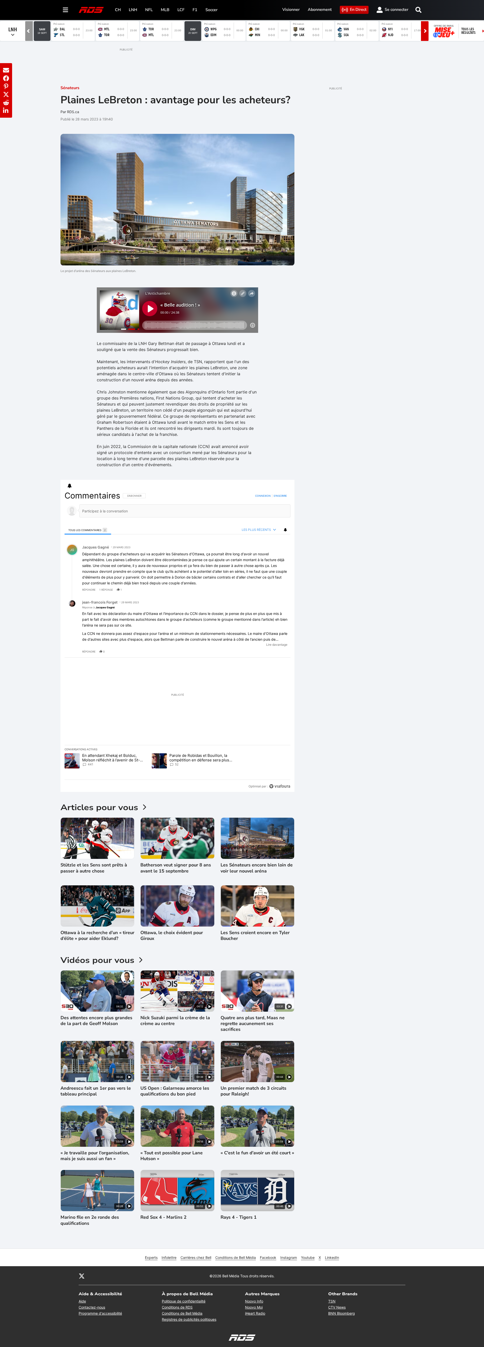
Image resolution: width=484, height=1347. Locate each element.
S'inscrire (280, 495)
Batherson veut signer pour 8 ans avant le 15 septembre (175, 868)
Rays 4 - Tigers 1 (239, 1217)
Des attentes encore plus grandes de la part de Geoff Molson (96, 1021)
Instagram (288, 1257)
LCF (181, 10)
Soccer (211, 10)
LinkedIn (332, 1257)
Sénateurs (69, 88)
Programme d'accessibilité (100, 1313)
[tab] (88, 530)
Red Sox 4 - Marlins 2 (163, 1217)
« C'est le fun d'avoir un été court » (257, 1153)
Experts (151, 1257)
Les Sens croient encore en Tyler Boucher (255, 935)
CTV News (337, 1307)
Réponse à (98, 607)
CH (118, 10)
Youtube (308, 1257)
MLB (165, 10)
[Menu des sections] (65, 10)
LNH (133, 10)
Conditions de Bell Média (235, 1257)
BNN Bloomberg (341, 1313)
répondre (89, 589)
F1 (195, 10)
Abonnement (320, 9)
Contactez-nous (92, 1307)
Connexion (263, 495)
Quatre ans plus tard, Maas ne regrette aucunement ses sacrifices (253, 1024)
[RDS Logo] (91, 10)
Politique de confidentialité (183, 1301)
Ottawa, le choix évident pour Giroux (171, 935)
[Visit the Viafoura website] (279, 786)
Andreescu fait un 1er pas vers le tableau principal (95, 1091)
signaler (280, 589)
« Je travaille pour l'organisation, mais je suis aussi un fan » (94, 1156)
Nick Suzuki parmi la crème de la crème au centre (175, 1021)
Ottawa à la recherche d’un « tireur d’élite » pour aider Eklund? (97, 935)
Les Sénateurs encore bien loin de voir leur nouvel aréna (257, 868)
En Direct (358, 9)
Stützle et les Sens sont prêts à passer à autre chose (93, 868)
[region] (177, 641)
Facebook (268, 1257)
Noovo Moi (254, 1307)
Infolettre (169, 1257)
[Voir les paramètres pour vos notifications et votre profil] (70, 486)
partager (265, 589)
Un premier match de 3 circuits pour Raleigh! (253, 1091)
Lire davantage (276, 644)
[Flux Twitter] (82, 1276)
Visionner (291, 9)
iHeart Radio (255, 1313)
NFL (149, 10)
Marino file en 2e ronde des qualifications (89, 1220)
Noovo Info (254, 1301)
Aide (82, 1301)
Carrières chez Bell (195, 1257)
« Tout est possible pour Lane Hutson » (171, 1156)
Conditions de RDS (177, 1307)
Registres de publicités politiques (189, 1319)
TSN (332, 1301)
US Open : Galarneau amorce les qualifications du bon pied (174, 1091)
